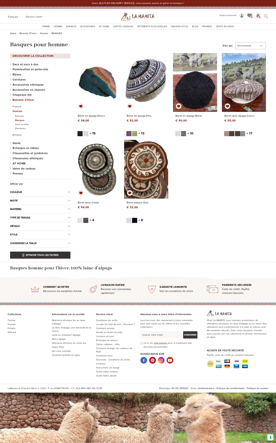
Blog (195, 26)
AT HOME (104, 26)
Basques (20, 120)
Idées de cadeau (24, 168)
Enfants (17, 135)
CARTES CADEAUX (123, 26)
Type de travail (20, 217)
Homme (58, 26)
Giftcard (12, 332)
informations (161, 343)
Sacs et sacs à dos (25, 64)
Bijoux (17, 74)
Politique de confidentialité (230, 388)
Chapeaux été (22, 95)
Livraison (101, 363)
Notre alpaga (58, 339)
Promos (18, 173)
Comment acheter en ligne (66, 355)
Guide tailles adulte (106, 375)
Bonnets (19, 116)
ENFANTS (71, 26)
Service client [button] (34, 16)
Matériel (16, 209)
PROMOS (207, 26)
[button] (249, 15)
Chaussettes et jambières (30, 153)
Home (13, 33)
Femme (46, 26)
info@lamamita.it (205, 388)
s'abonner (190, 335)
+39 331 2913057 (180, 388)
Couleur (16, 192)
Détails (15, 226)
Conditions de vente (107, 320)
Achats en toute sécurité (109, 332)
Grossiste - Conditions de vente (113, 359)
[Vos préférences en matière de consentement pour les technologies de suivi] (270, 437)
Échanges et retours (107, 340)
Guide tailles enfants (107, 371)
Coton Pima (58, 347)
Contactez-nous (104, 355)
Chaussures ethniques (28, 158)
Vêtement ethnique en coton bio (69, 343)
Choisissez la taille (23, 243)
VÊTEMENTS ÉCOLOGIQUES (152, 26)
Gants (17, 143)
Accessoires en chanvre (29, 90)
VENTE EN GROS (225, 26)
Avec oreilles (22, 124)
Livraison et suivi (105, 336)
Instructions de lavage (108, 367)
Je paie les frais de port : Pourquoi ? (115, 324)
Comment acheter (105, 328)
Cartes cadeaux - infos (108, 344)
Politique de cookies (257, 388)
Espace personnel (228, 15)
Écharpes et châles (26, 148)
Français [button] (13, 16)
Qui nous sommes (61, 351)
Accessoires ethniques (28, 84)
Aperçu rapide (99, 85)
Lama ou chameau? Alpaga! (66, 335)
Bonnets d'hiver (28, 33)
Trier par (227, 45)
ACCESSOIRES (87, 26)
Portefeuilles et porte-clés (30, 69)
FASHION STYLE (179, 26)
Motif (14, 200)
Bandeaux (20, 128)
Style (13, 234)
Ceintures (19, 79)
